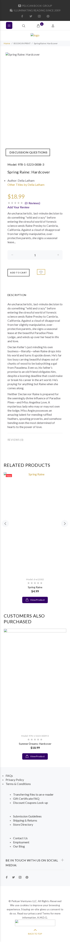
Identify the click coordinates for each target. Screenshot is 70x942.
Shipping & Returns (25, 820)
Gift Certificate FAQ (26, 798)
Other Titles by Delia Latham (25, 184)
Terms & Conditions (18, 784)
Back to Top (35, 933)
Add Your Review (18, 207)
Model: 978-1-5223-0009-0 (35, 735)
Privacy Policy (15, 779)
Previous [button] (5, 523)
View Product (37, 599)
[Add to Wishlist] (41, 272)
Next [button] (64, 523)
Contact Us (20, 838)
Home (7, 43)
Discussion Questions (27, 152)
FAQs (9, 775)
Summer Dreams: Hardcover (35, 743)
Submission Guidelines (27, 816)
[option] (35, 104)
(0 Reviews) (32, 203)
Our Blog (19, 846)
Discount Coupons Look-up (30, 802)
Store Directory (23, 824)
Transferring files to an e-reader (33, 794)
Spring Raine (35, 587)
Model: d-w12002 (35, 579)
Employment (21, 842)
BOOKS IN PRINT (22, 43)
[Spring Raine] (35, 523)
